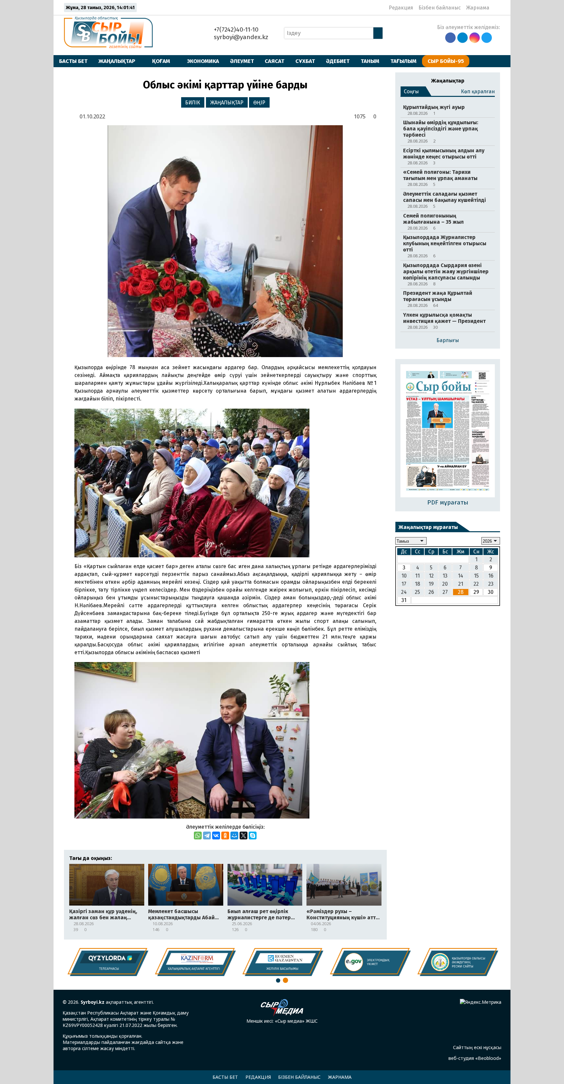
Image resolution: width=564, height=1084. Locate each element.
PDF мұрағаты (447, 502)
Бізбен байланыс (439, 8)
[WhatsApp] (198, 835)
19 (431, 584)
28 (460, 592)
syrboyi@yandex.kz (240, 37)
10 (404, 576)
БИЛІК (192, 102)
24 (404, 592)
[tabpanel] (457, 962)
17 (403, 584)
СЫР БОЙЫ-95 (446, 61)
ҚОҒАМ (161, 61)
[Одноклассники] (225, 835)
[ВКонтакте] (216, 835)
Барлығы (447, 340)
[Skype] (253, 835)
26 (431, 592)
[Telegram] (207, 835)
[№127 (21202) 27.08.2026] (447, 431)
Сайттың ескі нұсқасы (477, 1047)
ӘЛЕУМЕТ (242, 61)
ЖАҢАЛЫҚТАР (117, 61)
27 (445, 592)
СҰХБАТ (305, 61)
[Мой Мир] (234, 835)
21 (460, 584)
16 (491, 576)
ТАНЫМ (370, 61)
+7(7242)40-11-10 (235, 29)
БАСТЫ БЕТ (73, 61)
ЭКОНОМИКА (203, 61)
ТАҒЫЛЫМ (403, 61)
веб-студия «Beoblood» (474, 1058)
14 (460, 576)
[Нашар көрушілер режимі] (496, 7)
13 (445, 576)
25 (417, 592)
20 (445, 584)
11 (417, 576)
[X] (243, 835)
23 (491, 584)
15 (476, 576)
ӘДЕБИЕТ (338, 61)
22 (476, 584)
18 (417, 584)
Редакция (401, 8)
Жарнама (477, 8)
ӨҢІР (259, 102)
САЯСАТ (274, 61)
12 (431, 576)
